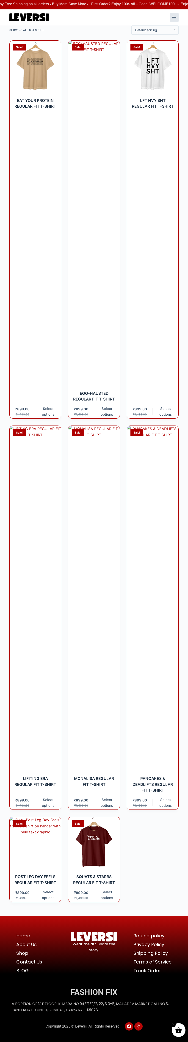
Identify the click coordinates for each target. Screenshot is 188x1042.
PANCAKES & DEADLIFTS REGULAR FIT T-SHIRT (153, 784)
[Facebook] (129, 1026)
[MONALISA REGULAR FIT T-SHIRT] (94, 598)
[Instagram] (138, 1026)
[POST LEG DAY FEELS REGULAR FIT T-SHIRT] (35, 842)
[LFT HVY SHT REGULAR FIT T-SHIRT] (152, 66)
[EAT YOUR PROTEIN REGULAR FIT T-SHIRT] (35, 66)
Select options (48, 411)
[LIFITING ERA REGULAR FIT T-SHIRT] (35, 598)
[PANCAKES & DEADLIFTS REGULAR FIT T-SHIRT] (152, 598)
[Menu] (174, 17)
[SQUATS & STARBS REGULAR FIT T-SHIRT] (94, 842)
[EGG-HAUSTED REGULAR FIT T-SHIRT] (94, 213)
